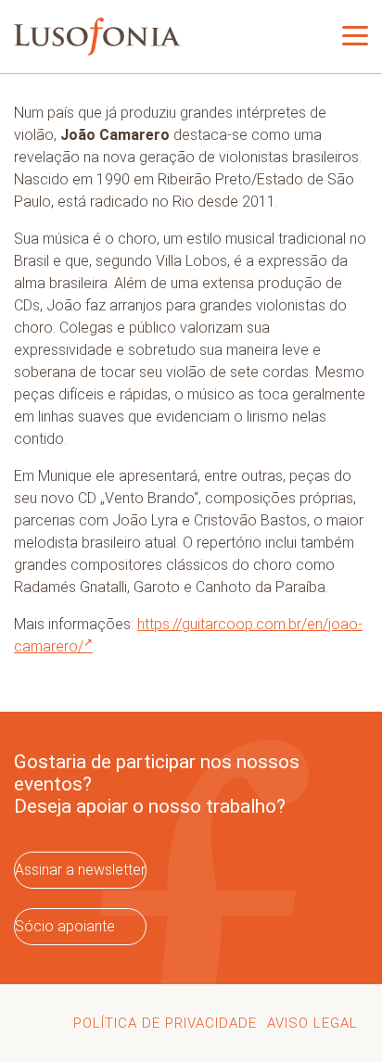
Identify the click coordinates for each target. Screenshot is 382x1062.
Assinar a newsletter (80, 870)
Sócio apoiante (65, 926)
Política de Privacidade (165, 1023)
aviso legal (312, 1023)
